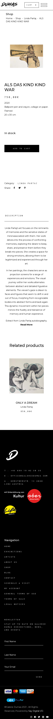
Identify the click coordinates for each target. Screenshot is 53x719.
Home (9, 18)
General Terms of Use (20, 594)
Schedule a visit (17, 583)
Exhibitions (13, 552)
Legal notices (14, 604)
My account (12, 588)
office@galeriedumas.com (29, 476)
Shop (18, 18)
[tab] (26, 216)
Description (14, 216)
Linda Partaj (30, 18)
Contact (10, 578)
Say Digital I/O (35, 711)
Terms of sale (14, 599)
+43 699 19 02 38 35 (26, 470)
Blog (7, 573)
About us (10, 562)
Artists (10, 557)
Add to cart (22, 148)
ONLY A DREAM (26, 402)
